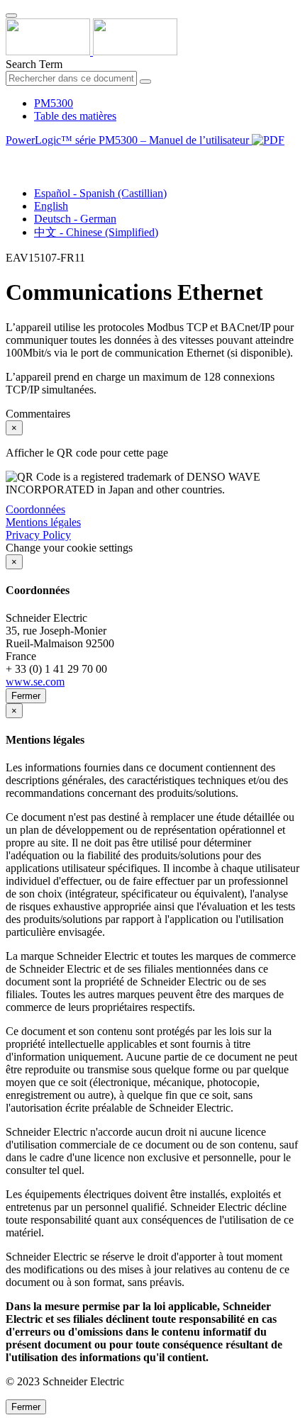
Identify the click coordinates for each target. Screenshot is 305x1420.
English (51, 206)
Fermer (25, 696)
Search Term (34, 64)
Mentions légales (43, 522)
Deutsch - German (75, 219)
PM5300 (53, 103)
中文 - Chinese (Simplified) (96, 232)
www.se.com (35, 682)
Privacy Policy (38, 535)
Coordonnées (35, 509)
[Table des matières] (11, 156)
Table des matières (75, 116)
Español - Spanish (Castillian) (100, 193)
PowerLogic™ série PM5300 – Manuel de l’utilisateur (129, 140)
